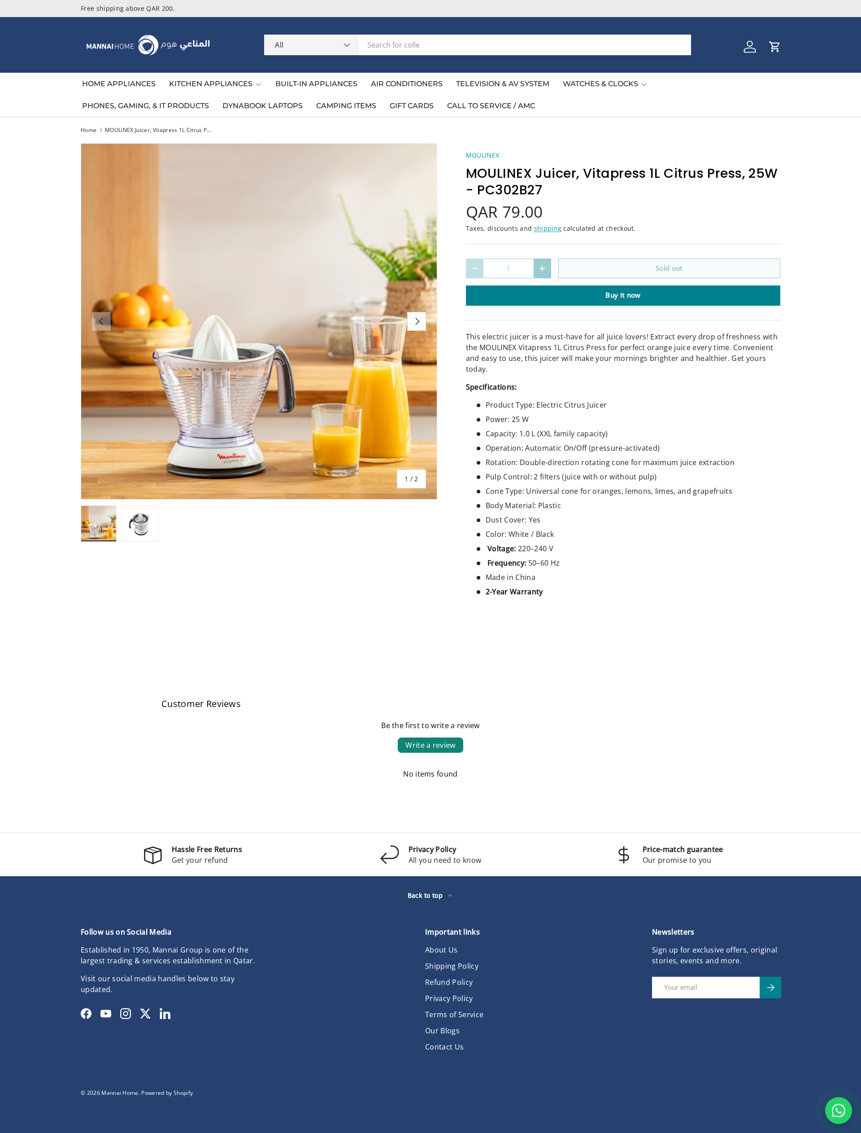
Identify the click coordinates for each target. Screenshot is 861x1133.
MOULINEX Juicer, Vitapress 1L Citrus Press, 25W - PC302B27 (159, 130)
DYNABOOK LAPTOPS (262, 105)
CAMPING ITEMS (346, 105)
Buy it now (622, 294)
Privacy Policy (449, 998)
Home (88, 130)
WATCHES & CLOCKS (600, 83)
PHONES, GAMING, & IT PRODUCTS (145, 105)
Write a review (430, 745)
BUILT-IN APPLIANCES (316, 83)
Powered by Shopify (167, 1093)
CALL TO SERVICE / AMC (491, 105)
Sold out (669, 267)
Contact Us (444, 1047)
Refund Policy (449, 982)
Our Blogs (442, 1031)
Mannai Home (120, 1093)
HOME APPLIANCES (119, 83)
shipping (548, 228)
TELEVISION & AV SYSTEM (502, 83)
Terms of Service (454, 1014)
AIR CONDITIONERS (407, 83)
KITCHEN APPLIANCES (210, 83)
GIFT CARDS (412, 105)
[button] (775, 47)
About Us (441, 950)
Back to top (426, 895)
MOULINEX (483, 155)
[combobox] (477, 45)
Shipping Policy (451, 966)
